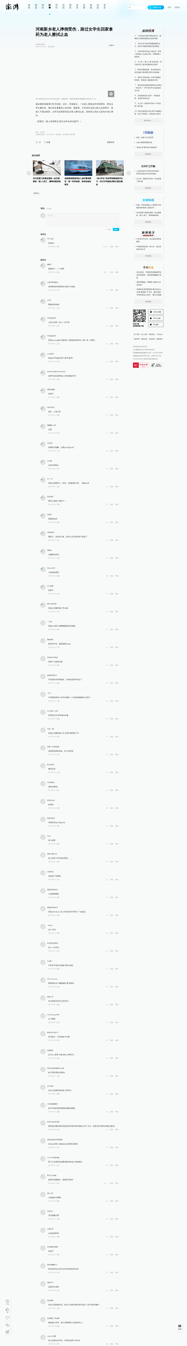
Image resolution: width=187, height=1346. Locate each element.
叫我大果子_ (51, 407)
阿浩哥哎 (50, 497)
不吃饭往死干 (51, 318)
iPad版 (156, 324)
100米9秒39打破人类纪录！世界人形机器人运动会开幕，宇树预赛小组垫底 (147, 54)
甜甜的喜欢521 (52, 675)
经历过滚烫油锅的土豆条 (55, 1068)
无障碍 (177, 7)
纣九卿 (49, 461)
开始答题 (148, 256)
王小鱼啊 (50, 586)
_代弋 (49, 693)
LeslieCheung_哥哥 (53, 1015)
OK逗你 (50, 443)
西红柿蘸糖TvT (52, 1265)
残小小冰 (50, 1193)
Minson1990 (51, 568)
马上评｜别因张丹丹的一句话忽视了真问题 (148, 180)
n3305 (49, 300)
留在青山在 (51, 800)
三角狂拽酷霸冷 (52, 1104)
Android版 (157, 312)
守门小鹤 (50, 239)
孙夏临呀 (50, 1050)
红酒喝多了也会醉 (53, 1318)
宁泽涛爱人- (51, 782)
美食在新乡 (51, 818)
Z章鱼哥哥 (50, 532)
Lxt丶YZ (50, 479)
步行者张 (50, 1086)
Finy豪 (49, 961)
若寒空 (49, 514)
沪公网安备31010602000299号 (144, 350)
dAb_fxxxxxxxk (52, 979)
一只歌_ (50, 622)
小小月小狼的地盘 (53, 1157)
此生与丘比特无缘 (53, 1122)
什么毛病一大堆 (52, 711)
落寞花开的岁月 (52, 890)
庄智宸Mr (50, 872)
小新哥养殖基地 (52, 282)
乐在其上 (50, 1211)
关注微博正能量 (52, 1247)
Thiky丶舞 (50, 729)
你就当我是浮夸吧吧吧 (54, 1140)
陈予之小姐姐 (51, 1175)
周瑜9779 (50, 1282)
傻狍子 (49, 264)
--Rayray (50, 925)
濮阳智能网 (51, 389)
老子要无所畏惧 (52, 943)
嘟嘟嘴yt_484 (51, 425)
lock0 (49, 836)
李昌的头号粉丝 (52, 657)
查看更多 (148, 154)
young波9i (50, 354)
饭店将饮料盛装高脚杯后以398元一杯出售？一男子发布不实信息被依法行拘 (148, 87)
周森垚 (49, 550)
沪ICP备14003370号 (140, 347)
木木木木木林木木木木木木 (56, 372)
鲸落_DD (50, 997)
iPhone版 (157, 318)
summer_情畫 (51, 1336)
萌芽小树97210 (52, 854)
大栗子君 (50, 1229)
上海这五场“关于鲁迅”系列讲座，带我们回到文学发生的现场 (148, 172)
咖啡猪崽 (50, 639)
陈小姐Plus (50, 764)
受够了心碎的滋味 (53, 747)
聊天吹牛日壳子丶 (53, 1032)
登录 (169, 7)
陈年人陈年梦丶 (52, 604)
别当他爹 (50, 1300)
